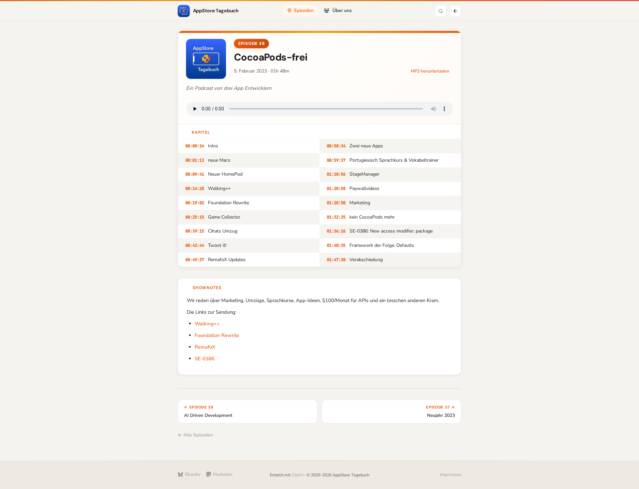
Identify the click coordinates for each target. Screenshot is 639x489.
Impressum (450, 475)
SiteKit (297, 475)
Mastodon (223, 474)
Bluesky (193, 474)
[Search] (441, 11)
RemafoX (205, 347)
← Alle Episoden (195, 435)
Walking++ (207, 323)
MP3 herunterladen (430, 71)
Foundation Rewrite (217, 335)
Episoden (304, 10)
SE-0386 (205, 358)
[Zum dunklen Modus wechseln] (455, 11)
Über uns (342, 10)
